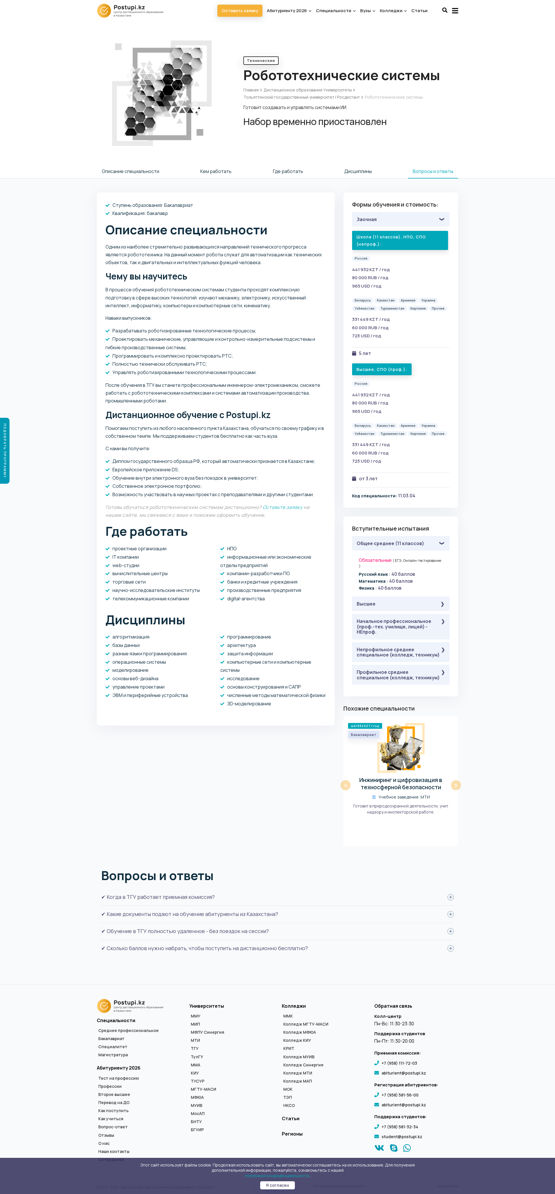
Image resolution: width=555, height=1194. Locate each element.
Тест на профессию (118, 1078)
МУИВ (196, 1105)
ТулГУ (197, 1057)
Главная (251, 90)
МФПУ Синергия (207, 1032)
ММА (195, 1065)
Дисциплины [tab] (358, 171)
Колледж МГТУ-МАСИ (305, 1024)
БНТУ (196, 1121)
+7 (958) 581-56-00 (400, 1095)
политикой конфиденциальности (277, 1175)
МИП (195, 1024)
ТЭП (287, 1097)
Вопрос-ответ (113, 1127)
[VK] (379, 1149)
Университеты (206, 1006)
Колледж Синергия (303, 1065)
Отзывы (106, 1135)
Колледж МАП (297, 1081)
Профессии (110, 1086)
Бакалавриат (111, 1038)
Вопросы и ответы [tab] (433, 171)
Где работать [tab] (288, 171)
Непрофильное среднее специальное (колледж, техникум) (398, 652)
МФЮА (197, 1097)
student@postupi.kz (402, 1136)
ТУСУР (197, 1081)
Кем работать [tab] (216, 171)
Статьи (419, 11)
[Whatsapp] (407, 1149)
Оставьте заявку (283, 507)
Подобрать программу (5, 451)
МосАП (198, 1113)
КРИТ (288, 1048)
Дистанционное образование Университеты (308, 90)
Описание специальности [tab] (130, 171)
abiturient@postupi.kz (404, 1073)
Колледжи (391, 11)
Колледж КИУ (297, 1040)
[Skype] (394, 1149)
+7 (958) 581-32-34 (400, 1126)
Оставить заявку (240, 11)
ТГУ (195, 1048)
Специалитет (112, 1046)
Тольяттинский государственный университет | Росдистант (301, 97)
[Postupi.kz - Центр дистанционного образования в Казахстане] (133, 10)
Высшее (366, 604)
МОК (288, 1089)
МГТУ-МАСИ (203, 1089)
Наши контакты (114, 1151)
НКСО (289, 1105)
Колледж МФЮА (299, 1032)
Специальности (334, 11)
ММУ (195, 1016)
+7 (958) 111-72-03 (399, 1063)
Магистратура (113, 1055)
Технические (261, 60)
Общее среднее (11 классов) (390, 543)
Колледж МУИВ (298, 1057)
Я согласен (277, 1185)
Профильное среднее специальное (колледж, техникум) (398, 674)
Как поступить (113, 1110)
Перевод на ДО (114, 1102)
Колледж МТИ (297, 1073)
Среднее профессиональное (128, 1030)
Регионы (292, 1134)
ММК (288, 1016)
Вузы (366, 11)
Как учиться (110, 1118)
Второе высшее (114, 1094)
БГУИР (197, 1129)
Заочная (367, 219)
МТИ (195, 1040)
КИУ (195, 1073)
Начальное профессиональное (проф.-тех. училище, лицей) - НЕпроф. (394, 626)
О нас (104, 1143)
